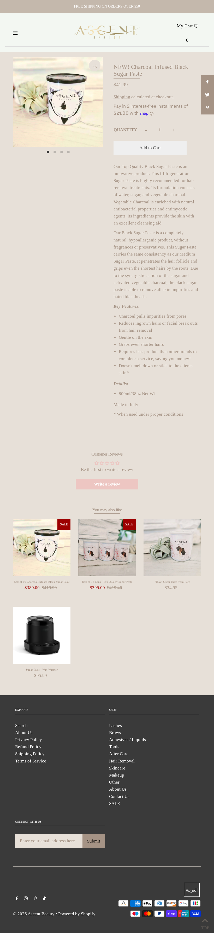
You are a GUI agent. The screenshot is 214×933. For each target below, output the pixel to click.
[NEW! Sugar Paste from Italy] (172, 547)
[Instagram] (26, 898)
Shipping (122, 96)
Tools (114, 746)
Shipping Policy (30, 753)
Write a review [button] (107, 484)
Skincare (117, 768)
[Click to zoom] (94, 65)
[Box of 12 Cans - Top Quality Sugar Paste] (107, 547)
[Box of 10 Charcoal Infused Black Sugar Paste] (41, 547)
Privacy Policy (28, 739)
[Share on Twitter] (207, 94)
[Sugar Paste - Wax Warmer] (41, 635)
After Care (118, 753)
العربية (192, 890)
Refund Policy (28, 746)
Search (21, 725)
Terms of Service (30, 761)
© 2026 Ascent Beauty (34, 913)
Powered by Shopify (77, 913)
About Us (24, 732)
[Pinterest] (35, 898)
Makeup (116, 775)
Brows (115, 732)
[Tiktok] (44, 898)
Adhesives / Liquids (127, 739)
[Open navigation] (25, 32)
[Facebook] (17, 898)
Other (114, 782)
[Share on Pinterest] (207, 107)
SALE (114, 803)
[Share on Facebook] (207, 81)
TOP (205, 926)
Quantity (125, 129)
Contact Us (119, 796)
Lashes (115, 725)
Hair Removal (122, 761)
